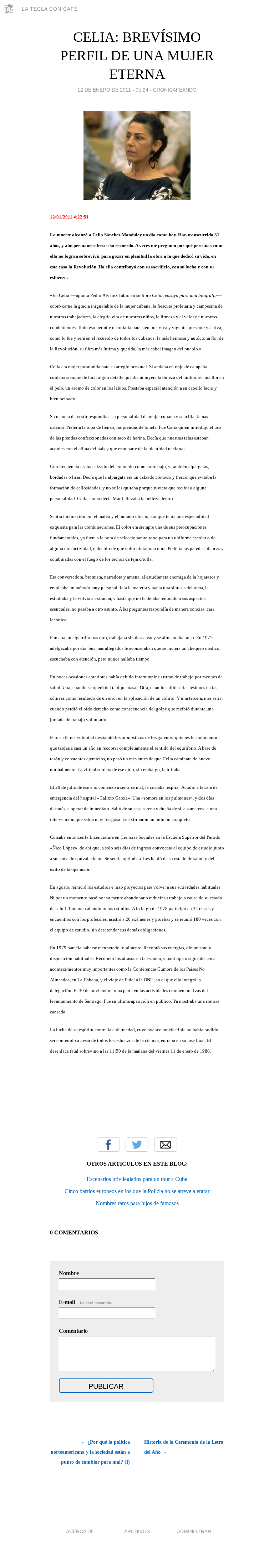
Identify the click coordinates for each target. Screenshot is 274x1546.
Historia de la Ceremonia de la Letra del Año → (183, 1447)
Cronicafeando (175, 90)
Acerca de (80, 1531)
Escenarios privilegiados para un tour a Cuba (137, 1179)
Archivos (137, 1531)
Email (165, 1144)
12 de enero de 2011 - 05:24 (112, 90)
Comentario (73, 1331)
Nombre (69, 1273)
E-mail (85, 1302)
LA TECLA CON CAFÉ (50, 9)
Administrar (194, 1531)
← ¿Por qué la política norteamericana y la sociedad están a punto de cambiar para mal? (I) (90, 1452)
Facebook (108, 1144)
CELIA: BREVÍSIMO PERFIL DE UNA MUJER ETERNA (137, 55)
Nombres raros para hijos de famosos (137, 1203)
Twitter (137, 1144)
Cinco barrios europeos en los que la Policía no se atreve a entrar (137, 1191)
